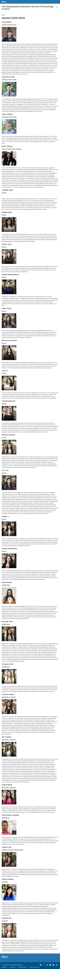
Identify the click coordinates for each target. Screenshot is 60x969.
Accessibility (12, 967)
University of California (17, 964)
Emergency (4, 967)
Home (3, 15)
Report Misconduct (22, 967)
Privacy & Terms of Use (34, 967)
